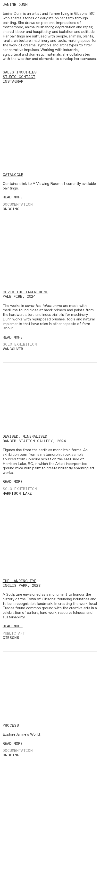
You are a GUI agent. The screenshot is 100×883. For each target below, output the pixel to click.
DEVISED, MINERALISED (25, 436)
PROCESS (11, 725)
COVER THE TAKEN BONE (25, 292)
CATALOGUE (13, 175)
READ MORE (13, 197)
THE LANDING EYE (19, 581)
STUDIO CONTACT (19, 77)
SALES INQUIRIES (20, 72)
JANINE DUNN (15, 5)
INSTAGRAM (13, 81)
